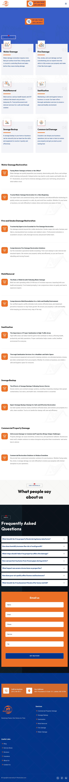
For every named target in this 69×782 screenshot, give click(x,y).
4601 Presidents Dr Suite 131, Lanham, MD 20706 (50, 691)
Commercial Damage (47, 129)
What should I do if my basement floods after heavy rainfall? (25, 583)
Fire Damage (44, 51)
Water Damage (10, 51)
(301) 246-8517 (16, 691)
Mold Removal (9, 90)
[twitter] (57, 778)
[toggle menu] (66, 3)
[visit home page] (5, 4)
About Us (6, 760)
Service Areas (8, 748)
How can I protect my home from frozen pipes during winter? (25, 561)
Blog (5, 744)
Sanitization (43, 90)
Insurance (7, 756)
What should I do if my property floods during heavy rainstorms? (26, 539)
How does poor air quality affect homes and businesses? (23, 575)
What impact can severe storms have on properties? (22, 568)
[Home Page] (7, 709)
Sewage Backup (10, 129)
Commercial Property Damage (47, 711)
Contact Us (7, 765)
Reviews (6, 752)
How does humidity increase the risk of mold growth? (22, 546)
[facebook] (62, 778)
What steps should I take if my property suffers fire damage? (25, 554)
